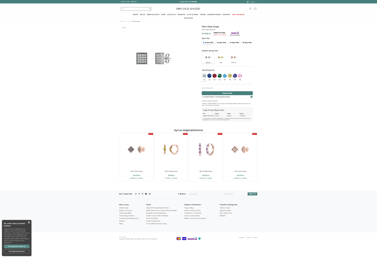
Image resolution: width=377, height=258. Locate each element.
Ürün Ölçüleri (207, 88)
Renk (229, 113)
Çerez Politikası (152, 218)
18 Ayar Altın (247, 42)
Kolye (142, 14)
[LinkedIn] (149, 194)
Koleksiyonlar (214, 14)
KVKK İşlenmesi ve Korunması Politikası (161, 210)
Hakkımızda (123, 208)
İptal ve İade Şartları (192, 216)
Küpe (163, 14)
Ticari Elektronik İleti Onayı (156, 224)
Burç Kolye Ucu (226, 213)
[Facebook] (135, 194)
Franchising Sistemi (126, 216)
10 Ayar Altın (221, 42)
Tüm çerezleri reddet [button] (16, 251)
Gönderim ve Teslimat (192, 213)
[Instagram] (139, 194)
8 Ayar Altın (209, 42)
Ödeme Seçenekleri (235, 35)
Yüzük (135, 14)
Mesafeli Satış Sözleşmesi (156, 213)
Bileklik (181, 14)
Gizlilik (248, 237)
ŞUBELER (134, 1)
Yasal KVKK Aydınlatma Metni (157, 208)
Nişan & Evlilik (153, 14)
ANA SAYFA (122, 21)
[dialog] (16, 238)
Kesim (242, 113)
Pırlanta (226, 14)
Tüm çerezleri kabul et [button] (17, 246)
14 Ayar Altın (234, 42)
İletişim (122, 221)
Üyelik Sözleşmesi (153, 221)
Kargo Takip (125, 1)
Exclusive (188, 18)
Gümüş (203, 14)
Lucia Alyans (192, 14)
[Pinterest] (142, 194)
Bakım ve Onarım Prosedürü (195, 218)
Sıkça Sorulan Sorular (192, 210)
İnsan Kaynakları (125, 213)
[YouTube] (146, 194)
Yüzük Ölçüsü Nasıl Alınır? (129, 218)
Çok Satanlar (238, 14)
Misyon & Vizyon (125, 210)
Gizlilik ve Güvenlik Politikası (157, 216)
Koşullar (241, 237)
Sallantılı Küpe (225, 210)
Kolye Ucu (171, 14)
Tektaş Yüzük (225, 208)
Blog (121, 224)
